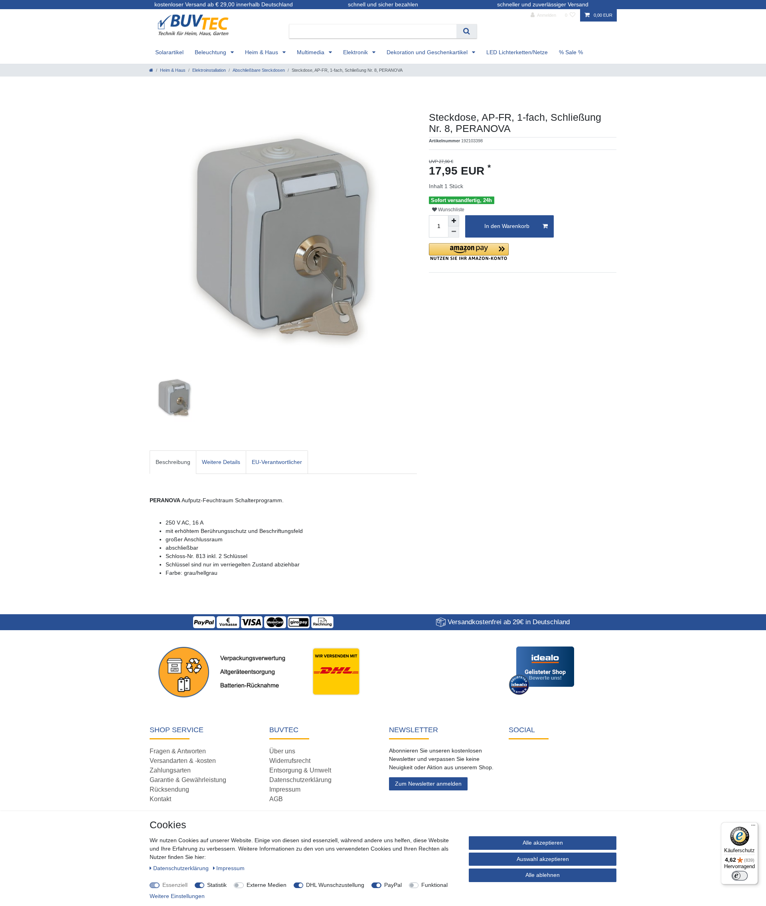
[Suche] (466, 31)
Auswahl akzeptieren (543, 859)
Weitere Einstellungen (177, 896)
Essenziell (175, 885)
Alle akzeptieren (543, 842)
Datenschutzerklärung (300, 779)
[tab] (173, 462)
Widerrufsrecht (289, 760)
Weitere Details (221, 462)
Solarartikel (169, 52)
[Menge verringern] (453, 232)
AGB (276, 799)
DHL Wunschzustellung (335, 885)
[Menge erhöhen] (453, 220)
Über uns (282, 751)
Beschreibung (173, 462)
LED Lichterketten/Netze (517, 52)
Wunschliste (450, 209)
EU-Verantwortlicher (277, 462)
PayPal (393, 885)
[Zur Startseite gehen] (151, 70)
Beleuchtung (211, 52)
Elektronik (356, 52)
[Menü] (753, 827)
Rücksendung (169, 789)
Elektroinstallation (209, 70)
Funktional (434, 885)
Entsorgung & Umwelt (300, 770)
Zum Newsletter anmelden (428, 783)
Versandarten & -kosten (183, 760)
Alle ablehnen (542, 875)
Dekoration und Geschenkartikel (428, 52)
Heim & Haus (262, 52)
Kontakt (160, 799)
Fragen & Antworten (178, 751)
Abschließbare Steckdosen (259, 70)
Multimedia (311, 52)
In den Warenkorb (506, 226)
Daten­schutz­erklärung (181, 868)
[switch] (740, 875)
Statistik (217, 885)
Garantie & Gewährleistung (188, 779)
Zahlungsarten (170, 770)
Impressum (284, 789)
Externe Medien (266, 885)
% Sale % (571, 52)
